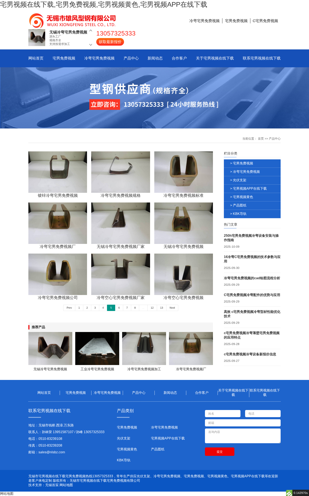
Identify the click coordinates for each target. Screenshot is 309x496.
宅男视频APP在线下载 (168, 438)
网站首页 (36, 58)
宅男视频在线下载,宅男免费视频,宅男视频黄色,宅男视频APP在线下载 (103, 4)
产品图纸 (157, 449)
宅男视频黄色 (127, 449)
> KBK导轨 (238, 214)
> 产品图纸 (238, 205)
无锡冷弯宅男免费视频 (68, 32)
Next (172, 307)
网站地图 (66, 485)
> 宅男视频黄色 (241, 197)
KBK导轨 (124, 460)
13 (161, 307)
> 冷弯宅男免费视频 (245, 171)
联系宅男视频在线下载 (262, 58)
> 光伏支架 (238, 180)
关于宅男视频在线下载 (215, 58)
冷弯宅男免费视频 (99, 58)
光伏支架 (123, 438)
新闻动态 (155, 58)
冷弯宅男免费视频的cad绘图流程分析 (252, 278)
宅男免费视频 (64, 58)
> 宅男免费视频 (241, 163)
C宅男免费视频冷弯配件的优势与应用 (252, 295)
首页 (261, 138)
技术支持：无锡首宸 (43, 485)
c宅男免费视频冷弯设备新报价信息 (250, 354)
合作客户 (179, 58)
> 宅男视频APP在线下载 (248, 188)
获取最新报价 (110, 42)
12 (152, 307)
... (143, 307)
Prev (69, 307)
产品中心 (131, 58)
